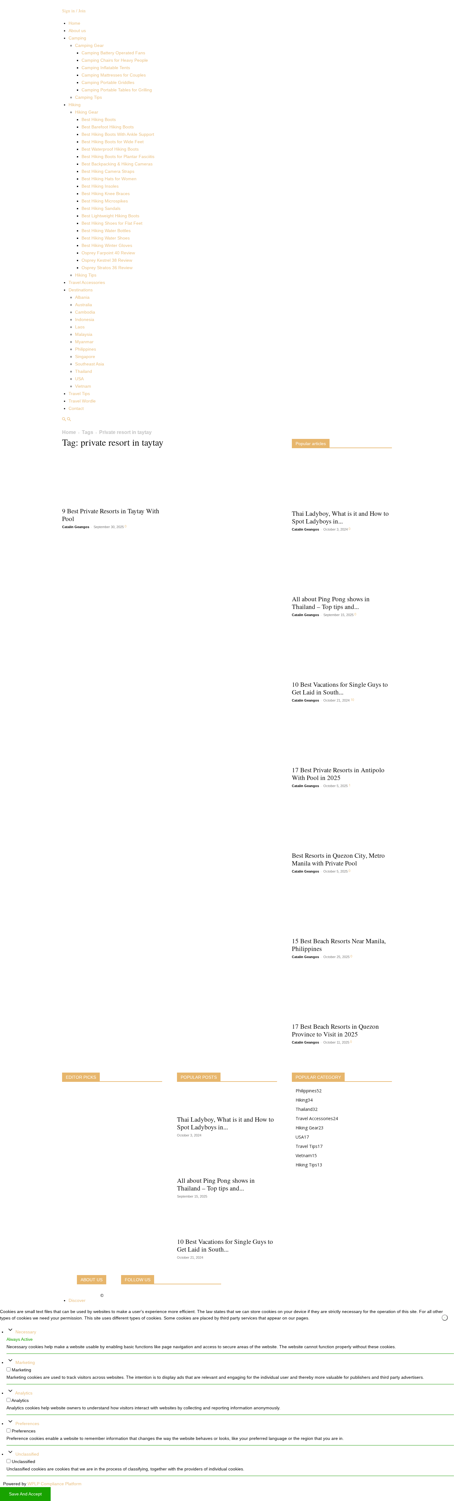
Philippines (85, 349)
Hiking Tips (85, 275)
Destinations (81, 289)
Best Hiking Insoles (100, 186)
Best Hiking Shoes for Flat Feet (112, 223)
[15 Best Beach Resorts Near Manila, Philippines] (342, 908)
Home (74, 23)
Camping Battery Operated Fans (113, 52)
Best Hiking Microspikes (105, 200)
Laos (80, 326)
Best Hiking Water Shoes (106, 238)
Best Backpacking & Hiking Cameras (117, 163)
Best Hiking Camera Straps (108, 171)
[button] (64, 419)
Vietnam (83, 386)
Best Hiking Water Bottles (106, 230)
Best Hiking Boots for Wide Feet (113, 141)
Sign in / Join (74, 11)
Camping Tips (88, 97)
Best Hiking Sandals (101, 208)
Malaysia (83, 334)
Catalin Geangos (75, 527)
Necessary (25, 1331)
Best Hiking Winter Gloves (107, 245)
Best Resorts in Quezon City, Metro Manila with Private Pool (338, 859)
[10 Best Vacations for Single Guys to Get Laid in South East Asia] (342, 652)
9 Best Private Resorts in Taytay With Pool (110, 515)
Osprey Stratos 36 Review (107, 267)
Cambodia (85, 312)
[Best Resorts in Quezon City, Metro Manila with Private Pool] (342, 823)
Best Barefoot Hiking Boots (108, 126)
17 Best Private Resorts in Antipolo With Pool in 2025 (338, 773)
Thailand (83, 371)
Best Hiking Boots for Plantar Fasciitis (118, 156)
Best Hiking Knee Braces (106, 193)
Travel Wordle (82, 400)
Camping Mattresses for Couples (114, 75)
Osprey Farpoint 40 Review (108, 252)
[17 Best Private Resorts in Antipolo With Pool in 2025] (342, 737)
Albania (82, 297)
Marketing (25, 1362)
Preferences (27, 1423)
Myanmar (84, 341)
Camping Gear (89, 45)
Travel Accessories (87, 282)
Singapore (85, 356)
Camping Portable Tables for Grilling (117, 89)
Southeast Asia (89, 363)
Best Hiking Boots (99, 119)
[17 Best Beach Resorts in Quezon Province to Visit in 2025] (342, 994)
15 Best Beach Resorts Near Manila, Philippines (339, 944)
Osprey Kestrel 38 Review (107, 260)
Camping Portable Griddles (108, 82)
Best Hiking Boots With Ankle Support (118, 134)
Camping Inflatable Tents (106, 67)
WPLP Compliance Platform (54, 1483)
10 (352, 699)
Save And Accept (25, 1493)
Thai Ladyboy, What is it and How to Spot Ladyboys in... (340, 517)
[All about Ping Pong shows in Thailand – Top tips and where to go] (342, 566)
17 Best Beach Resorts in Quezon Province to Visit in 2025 (335, 1030)
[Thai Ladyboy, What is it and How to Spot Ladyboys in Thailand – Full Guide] (342, 481)
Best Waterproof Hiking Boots (110, 149)
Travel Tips (79, 393)
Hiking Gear (86, 112)
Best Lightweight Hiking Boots (110, 215)
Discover (77, 1300)
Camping (77, 37)
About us (77, 30)
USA (79, 378)
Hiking (75, 104)
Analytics (23, 1393)
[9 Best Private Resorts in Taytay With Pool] (112, 478)
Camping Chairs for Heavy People (115, 60)
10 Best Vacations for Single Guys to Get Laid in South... (340, 688)
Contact (76, 408)
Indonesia (84, 319)
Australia (83, 304)
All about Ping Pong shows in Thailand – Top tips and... (331, 602)
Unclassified (27, 1454)
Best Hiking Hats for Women (109, 178)
